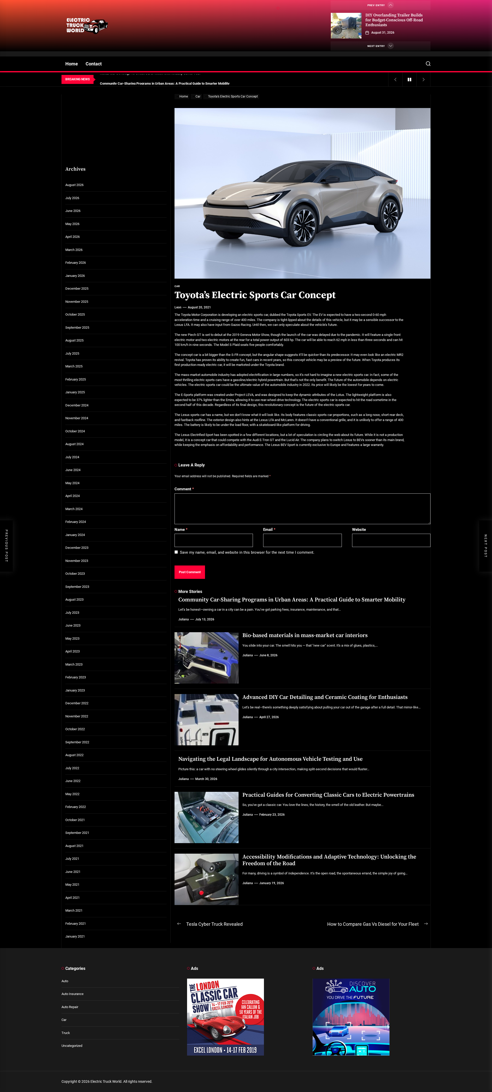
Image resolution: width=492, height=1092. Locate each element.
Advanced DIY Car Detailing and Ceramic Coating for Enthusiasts (325, 697)
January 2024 (75, 535)
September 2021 (77, 833)
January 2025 (75, 392)
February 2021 (75, 923)
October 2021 (75, 820)
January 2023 (75, 690)
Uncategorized (71, 1046)
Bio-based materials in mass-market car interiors (305, 635)
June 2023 (72, 625)
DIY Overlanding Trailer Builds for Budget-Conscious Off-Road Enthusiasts (394, 20)
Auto (64, 981)
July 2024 (72, 457)
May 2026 (72, 224)
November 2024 (76, 418)
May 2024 (72, 483)
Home (71, 63)
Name (181, 529)
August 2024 (74, 444)
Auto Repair (69, 1007)
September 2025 (77, 327)
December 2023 (76, 548)
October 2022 (75, 729)
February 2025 (75, 379)
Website (359, 529)
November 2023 (76, 561)
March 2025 (74, 366)
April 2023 (72, 651)
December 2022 (76, 703)
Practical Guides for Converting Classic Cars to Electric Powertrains (328, 795)
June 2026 (72, 211)
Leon (178, 307)
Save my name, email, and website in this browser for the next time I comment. (247, 552)
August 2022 (74, 755)
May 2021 (72, 884)
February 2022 (75, 807)
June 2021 (72, 872)
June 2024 (72, 470)
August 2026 (74, 185)
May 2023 (72, 638)
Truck (65, 1033)
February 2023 (75, 677)
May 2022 (72, 794)
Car (63, 1020)
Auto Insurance (72, 994)
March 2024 (74, 509)
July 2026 (72, 198)
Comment (184, 489)
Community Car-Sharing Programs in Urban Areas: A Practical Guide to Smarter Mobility (292, 599)
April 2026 (72, 237)
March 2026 (74, 250)
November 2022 (76, 716)
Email (269, 529)
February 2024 (75, 522)
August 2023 (74, 599)
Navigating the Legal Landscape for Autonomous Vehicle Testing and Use (270, 759)
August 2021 (74, 846)
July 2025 (72, 353)
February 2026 (75, 263)
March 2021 (74, 910)
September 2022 (77, 742)
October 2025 (75, 314)
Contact (94, 63)
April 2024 (72, 496)
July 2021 (72, 859)
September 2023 (77, 587)
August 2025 (74, 340)
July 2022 (72, 768)
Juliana (183, 619)
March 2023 (74, 664)
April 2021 (72, 898)
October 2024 (75, 431)
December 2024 (76, 405)
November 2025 (76, 302)
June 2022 (72, 781)
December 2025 (76, 288)
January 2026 (75, 276)
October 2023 (75, 574)
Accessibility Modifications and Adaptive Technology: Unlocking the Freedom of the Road (329, 860)
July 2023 (72, 613)
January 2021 (75, 936)
